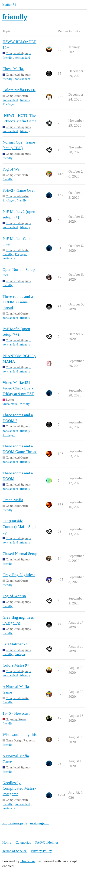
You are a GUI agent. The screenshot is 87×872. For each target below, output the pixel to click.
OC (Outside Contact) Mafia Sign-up (20, 526)
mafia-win (9, 258)
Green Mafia (13, 500)
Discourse (27, 861)
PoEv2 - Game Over (19, 190)
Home (6, 842)
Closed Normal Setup (20, 553)
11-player (9, 104)
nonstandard (22, 57)
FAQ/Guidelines (46, 842)
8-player (20, 654)
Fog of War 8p (14, 596)
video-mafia (10, 404)
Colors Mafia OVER (19, 90)
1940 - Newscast (16, 713)
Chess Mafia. (13, 69)
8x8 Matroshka (15, 644)
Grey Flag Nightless (19, 575)
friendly (8, 57)
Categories (23, 842)
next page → (39, 823)
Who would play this (20, 734)
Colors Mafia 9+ (16, 665)
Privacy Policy (41, 851)
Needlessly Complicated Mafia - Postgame (19, 788)
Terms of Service (14, 851)
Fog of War (12, 169)
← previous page (14, 823)
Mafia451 (9, 5)
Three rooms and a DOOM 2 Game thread (18, 302)
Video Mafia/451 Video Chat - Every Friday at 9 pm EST (18, 388)
